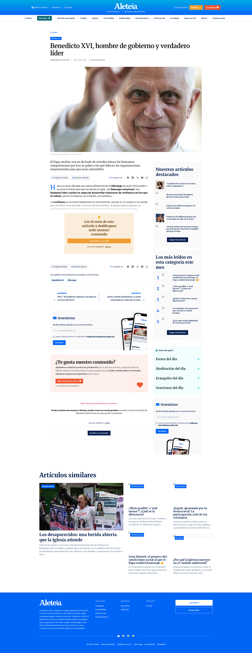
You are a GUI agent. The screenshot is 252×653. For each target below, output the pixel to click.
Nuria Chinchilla (79, 60)
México (204, 18)
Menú (29, 18)
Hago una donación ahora (67, 381)
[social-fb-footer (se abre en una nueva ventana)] (123, 636)
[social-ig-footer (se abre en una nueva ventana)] (133, 636)
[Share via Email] (142, 178)
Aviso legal (138, 644)
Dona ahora (211, 7)
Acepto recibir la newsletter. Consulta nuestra (85, 337)
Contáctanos (150, 644)
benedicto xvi (58, 280)
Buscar (69, 7)
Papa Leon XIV (190, 18)
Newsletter (125, 606)
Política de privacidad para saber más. (101, 336)
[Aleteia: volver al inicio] (126, 6)
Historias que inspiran (66, 18)
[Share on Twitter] (137, 178)
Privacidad (161, 644)
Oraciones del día (169, 388)
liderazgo (72, 280)
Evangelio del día (169, 378)
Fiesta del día (166, 359)
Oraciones (43, 18)
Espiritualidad (124, 18)
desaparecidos (48, 486)
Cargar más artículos (177, 239)
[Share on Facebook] (128, 178)
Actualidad (174, 18)
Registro (194, 7)
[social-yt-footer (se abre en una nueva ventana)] (118, 636)
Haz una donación (108, 644)
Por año (149, 606)
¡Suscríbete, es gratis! (99, 241)
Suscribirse (194, 602)
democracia (180, 486)
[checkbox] (53, 337)
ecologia (179, 538)
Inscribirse (59, 342)
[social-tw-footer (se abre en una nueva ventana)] (128, 636)
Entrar (108, 247)
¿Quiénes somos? (124, 644)
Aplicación (125, 609)
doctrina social (137, 486)
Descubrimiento (142, 18)
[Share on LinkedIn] (133, 178)
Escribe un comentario (99, 433)
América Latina (218, 18)
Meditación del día (171, 369)
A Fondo (53, 32)
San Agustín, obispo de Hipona (134, 12)
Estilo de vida (159, 18)
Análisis (83, 18)
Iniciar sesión (182, 7)
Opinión (95, 18)
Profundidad (109, 18)
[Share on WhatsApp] (147, 178)
